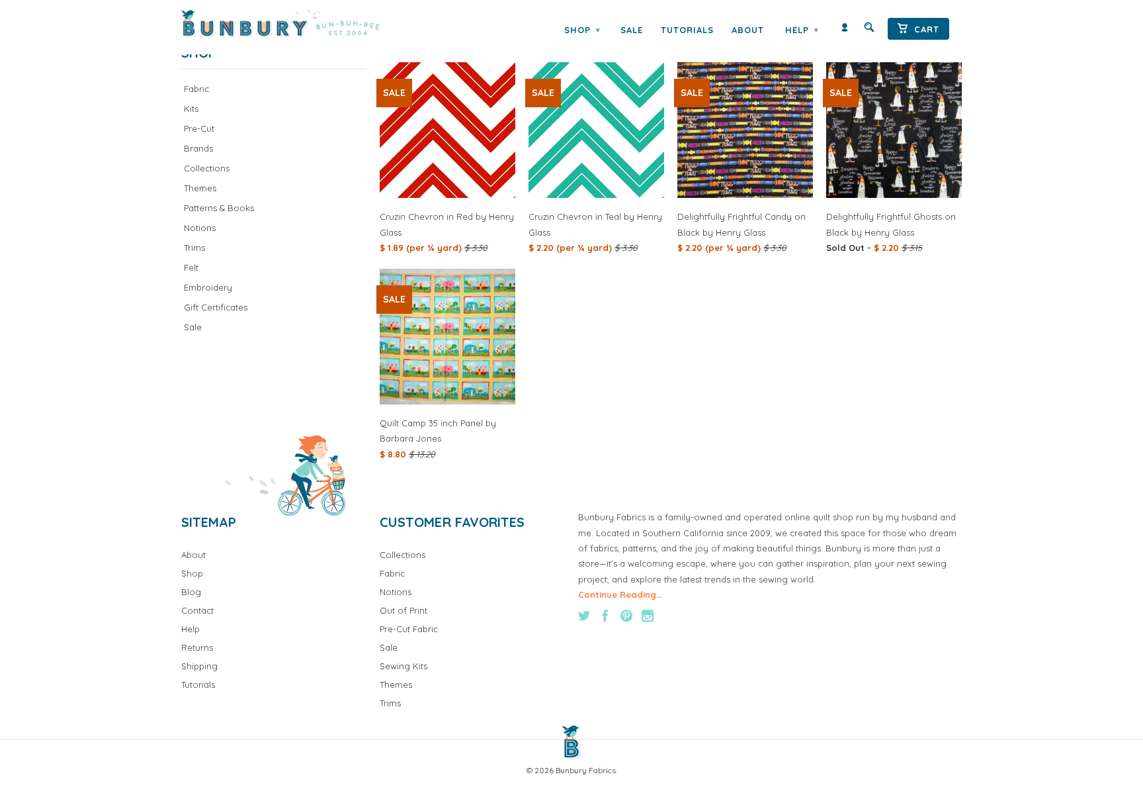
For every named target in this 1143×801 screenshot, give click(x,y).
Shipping (199, 666)
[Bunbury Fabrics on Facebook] (605, 616)
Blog (191, 592)
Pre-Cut (199, 128)
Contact (197, 610)
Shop (582, 29)
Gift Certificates (215, 307)
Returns (197, 647)
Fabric (196, 88)
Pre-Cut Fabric (409, 629)
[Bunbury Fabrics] (298, 24)
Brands (198, 148)
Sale (631, 29)
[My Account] (845, 30)
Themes (200, 188)
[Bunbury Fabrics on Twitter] (584, 616)
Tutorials (687, 29)
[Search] (869, 30)
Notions (200, 227)
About (748, 29)
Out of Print (403, 610)
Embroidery (208, 287)
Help (801, 29)
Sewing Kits (403, 666)
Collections (207, 168)
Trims (194, 247)
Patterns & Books (219, 208)
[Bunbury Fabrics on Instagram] (648, 616)
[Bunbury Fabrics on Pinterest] (626, 616)
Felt (191, 267)
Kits (191, 108)
